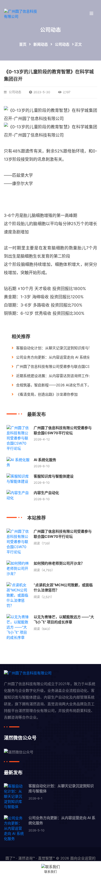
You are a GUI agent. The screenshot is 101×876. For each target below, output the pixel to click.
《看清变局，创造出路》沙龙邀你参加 (47, 394)
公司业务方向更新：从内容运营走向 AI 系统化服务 (57, 357)
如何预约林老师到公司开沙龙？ (59, 563)
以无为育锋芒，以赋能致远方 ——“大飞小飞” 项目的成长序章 (64, 619)
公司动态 (62, 44)
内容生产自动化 (46, 492)
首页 (22, 44)
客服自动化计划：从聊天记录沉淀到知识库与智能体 (57, 348)
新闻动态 (40, 44)
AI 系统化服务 (45, 459)
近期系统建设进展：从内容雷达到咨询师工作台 (54, 375)
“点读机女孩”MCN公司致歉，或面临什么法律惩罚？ (63, 587)
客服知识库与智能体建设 (54, 476)
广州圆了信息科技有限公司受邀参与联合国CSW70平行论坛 (63, 430)
